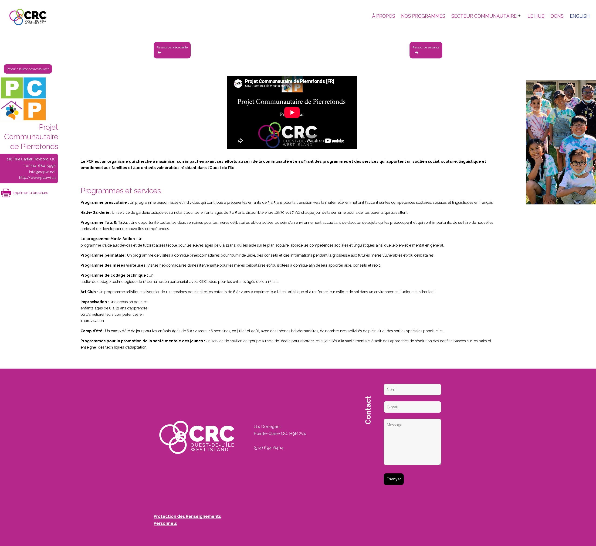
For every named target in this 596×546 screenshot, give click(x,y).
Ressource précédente (172, 47)
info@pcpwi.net (42, 172)
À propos (383, 16)
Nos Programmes (423, 16)
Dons (557, 16)
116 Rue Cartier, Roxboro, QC (31, 159)
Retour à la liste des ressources (28, 69)
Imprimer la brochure (30, 192)
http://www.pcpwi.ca (37, 177)
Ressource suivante (426, 47)
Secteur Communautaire (484, 16)
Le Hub (536, 16)
